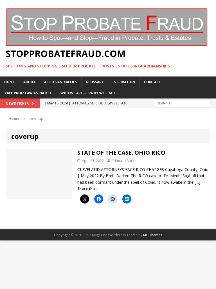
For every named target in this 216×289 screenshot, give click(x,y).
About (29, 82)
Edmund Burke (124, 160)
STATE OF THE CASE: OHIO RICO (121, 152)
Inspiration (123, 82)
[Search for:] (182, 103)
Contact (152, 82)
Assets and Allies (60, 82)
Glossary (95, 82)
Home (9, 82)
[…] (197, 182)
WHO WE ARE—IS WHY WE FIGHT (88, 93)
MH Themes (152, 235)
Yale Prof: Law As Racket (28, 93)
